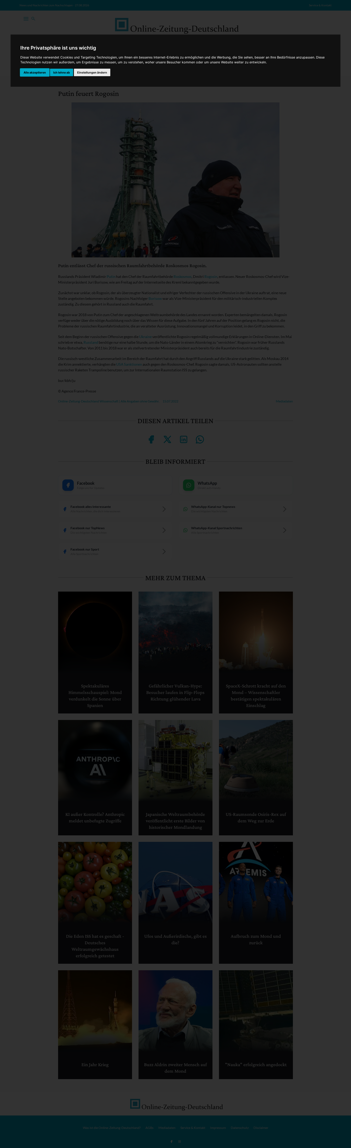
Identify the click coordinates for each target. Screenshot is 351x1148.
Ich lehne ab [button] (61, 72)
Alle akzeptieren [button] (35, 72)
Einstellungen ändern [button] (92, 72)
